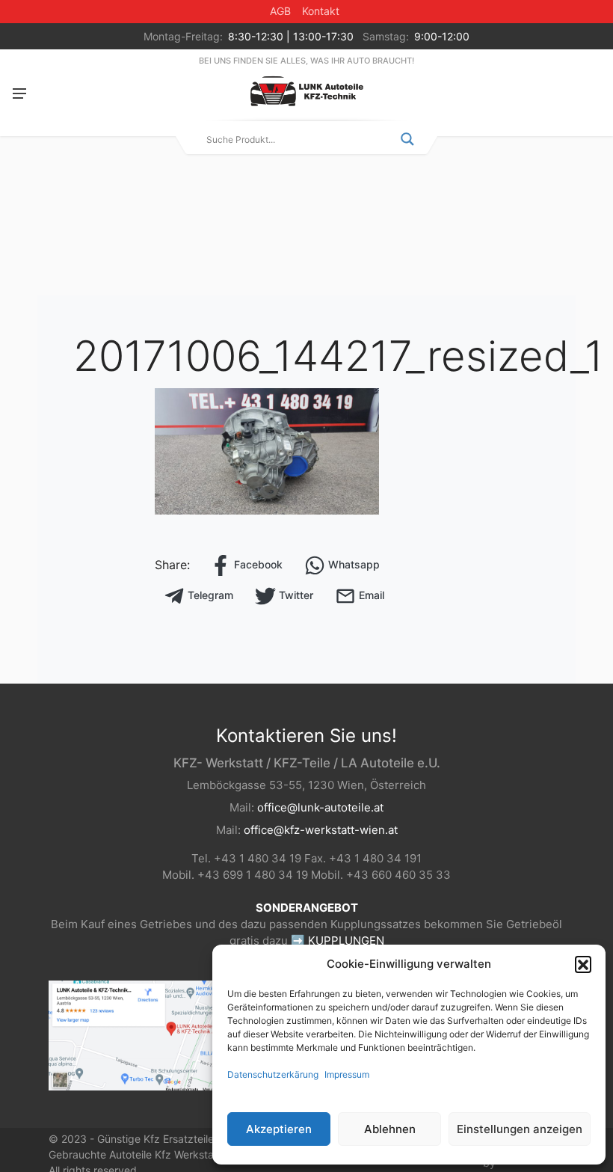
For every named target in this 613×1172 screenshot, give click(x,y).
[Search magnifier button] (407, 139)
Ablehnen (390, 1129)
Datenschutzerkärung (272, 1074)
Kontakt (320, 10)
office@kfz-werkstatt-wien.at (321, 830)
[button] (583, 964)
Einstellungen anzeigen (519, 1129)
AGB (280, 10)
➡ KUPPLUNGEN (337, 940)
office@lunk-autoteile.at (320, 807)
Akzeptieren (279, 1129)
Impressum (346, 1074)
